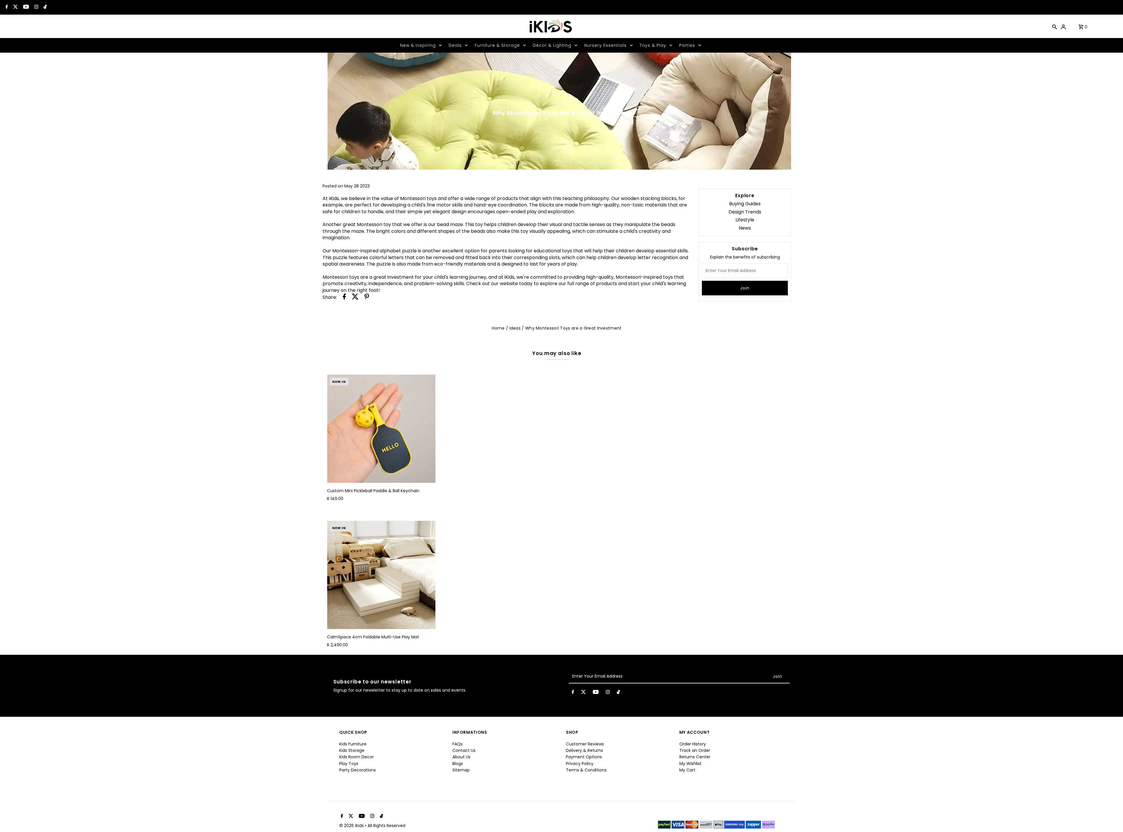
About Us (461, 757)
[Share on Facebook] (344, 297)
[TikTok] (44, 7)
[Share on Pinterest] (366, 297)
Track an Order (694, 750)
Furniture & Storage (497, 45)
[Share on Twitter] (355, 297)
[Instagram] (35, 7)
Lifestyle (745, 219)
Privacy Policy (579, 763)
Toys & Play (653, 45)
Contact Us (464, 750)
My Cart (687, 770)
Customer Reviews (585, 744)
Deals (455, 45)
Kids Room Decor (356, 757)
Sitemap (461, 770)
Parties (687, 45)
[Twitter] (15, 7)
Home (498, 328)
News (745, 228)
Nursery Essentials (605, 45)
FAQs (457, 744)
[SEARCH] (1054, 26)
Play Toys (348, 763)
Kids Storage (351, 750)
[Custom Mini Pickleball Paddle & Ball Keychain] (381, 429)
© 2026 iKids (352, 825)
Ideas (515, 328)
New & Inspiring (418, 45)
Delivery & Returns (584, 750)
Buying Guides (745, 203)
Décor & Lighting (552, 45)
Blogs (457, 763)
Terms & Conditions (586, 770)
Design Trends (744, 212)
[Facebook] (6, 7)
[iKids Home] (550, 26)
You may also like (556, 353)
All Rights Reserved (386, 825)
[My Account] (1063, 26)
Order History (692, 744)
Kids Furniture (352, 744)
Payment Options (584, 757)
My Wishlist (690, 763)
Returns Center (694, 757)
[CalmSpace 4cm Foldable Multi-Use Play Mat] (381, 575)
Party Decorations (357, 770)
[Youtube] (25, 7)
